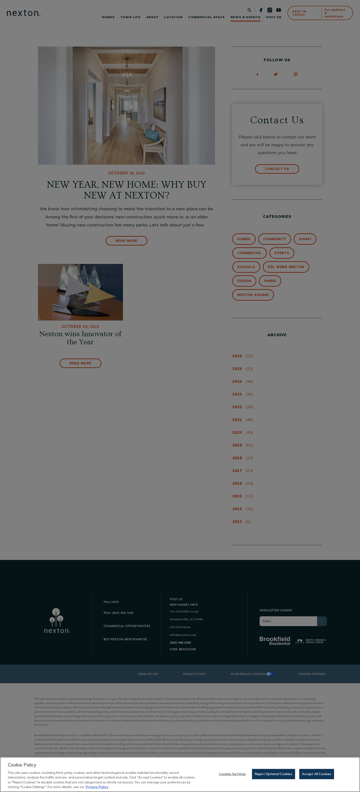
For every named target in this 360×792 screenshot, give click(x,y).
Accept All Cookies (316, 774)
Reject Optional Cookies (273, 774)
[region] (180, 774)
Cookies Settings (232, 774)
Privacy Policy (97, 787)
